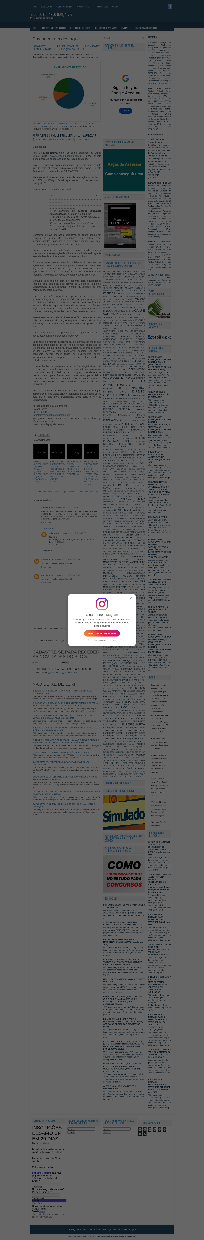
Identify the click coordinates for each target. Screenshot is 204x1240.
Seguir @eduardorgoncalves (102, 633)
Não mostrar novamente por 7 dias (103, 641)
